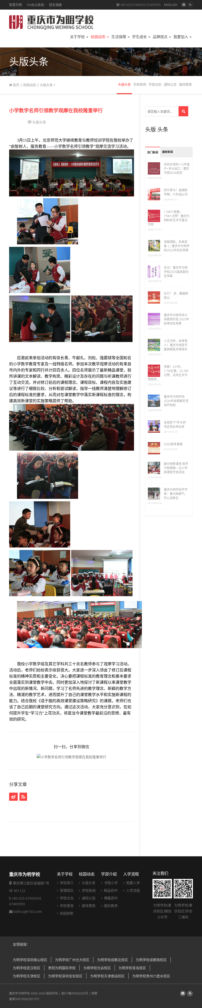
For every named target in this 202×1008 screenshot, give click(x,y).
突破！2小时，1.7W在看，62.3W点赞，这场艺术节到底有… (168, 373)
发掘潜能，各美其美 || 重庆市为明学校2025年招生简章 (176, 246)
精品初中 (110, 890)
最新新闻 (167, 152)
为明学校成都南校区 (151, 959)
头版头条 (46, 85)
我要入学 (132, 882)
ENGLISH (170, 4)
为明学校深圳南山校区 (30, 959)
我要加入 (181, 37)
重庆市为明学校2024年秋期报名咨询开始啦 (176, 401)
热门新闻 (152, 152)
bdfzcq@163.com (28, 911)
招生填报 (55, 4)
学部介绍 (109, 874)
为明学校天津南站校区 (107, 976)
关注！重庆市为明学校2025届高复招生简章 (176, 272)
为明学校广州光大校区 (72, 959)
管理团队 (66, 890)
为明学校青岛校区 (132, 967)
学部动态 (155, 84)
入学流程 (131, 874)
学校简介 (66, 882)
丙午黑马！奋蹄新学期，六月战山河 (175, 192)
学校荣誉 (66, 905)
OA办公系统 (35, 4)
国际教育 (110, 905)
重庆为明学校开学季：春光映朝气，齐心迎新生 (175, 494)
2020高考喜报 (173, 444)
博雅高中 (110, 898)
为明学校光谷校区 (97, 967)
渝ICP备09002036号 (74, 993)
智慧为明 (15, 4)
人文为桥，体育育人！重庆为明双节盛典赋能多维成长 (175, 345)
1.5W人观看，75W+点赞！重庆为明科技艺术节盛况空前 (168, 218)
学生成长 (140, 37)
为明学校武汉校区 (26, 967)
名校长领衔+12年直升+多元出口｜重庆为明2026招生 (177, 168)
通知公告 (170, 84)
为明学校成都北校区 (112, 959)
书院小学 (110, 882)
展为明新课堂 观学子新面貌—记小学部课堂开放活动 (176, 468)
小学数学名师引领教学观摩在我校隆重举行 (56, 110)
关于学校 (78, 37)
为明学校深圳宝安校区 (65, 976)
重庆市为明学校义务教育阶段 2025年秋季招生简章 (176, 319)
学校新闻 (139, 84)
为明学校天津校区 (26, 976)
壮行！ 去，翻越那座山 (176, 295)
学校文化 (66, 898)
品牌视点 (160, 37)
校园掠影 (66, 913)
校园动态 (98, 37)
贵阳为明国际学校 (62, 967)
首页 (15, 85)
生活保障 (119, 37)
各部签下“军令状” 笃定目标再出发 (175, 424)
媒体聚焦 (185, 84)
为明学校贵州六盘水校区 (151, 976)
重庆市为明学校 (19, 993)
